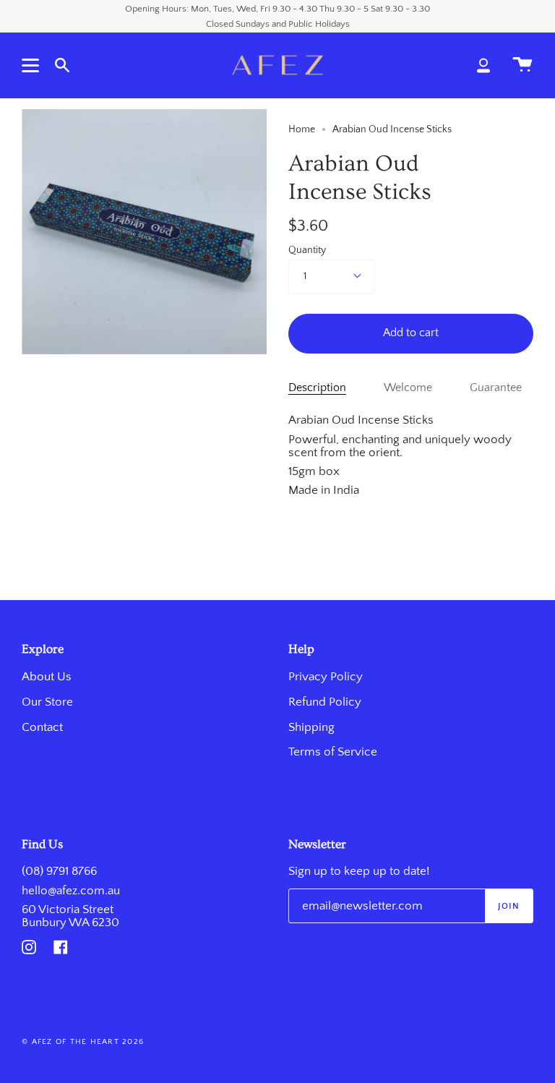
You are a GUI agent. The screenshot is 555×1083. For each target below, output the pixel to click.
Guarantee (496, 388)
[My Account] (483, 65)
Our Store (47, 702)
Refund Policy (324, 702)
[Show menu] (32, 65)
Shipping (311, 727)
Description (317, 388)
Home (301, 129)
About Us (47, 676)
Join (509, 906)
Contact (42, 727)
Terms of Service (332, 751)
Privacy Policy (325, 676)
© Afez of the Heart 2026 (83, 1041)
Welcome (408, 388)
